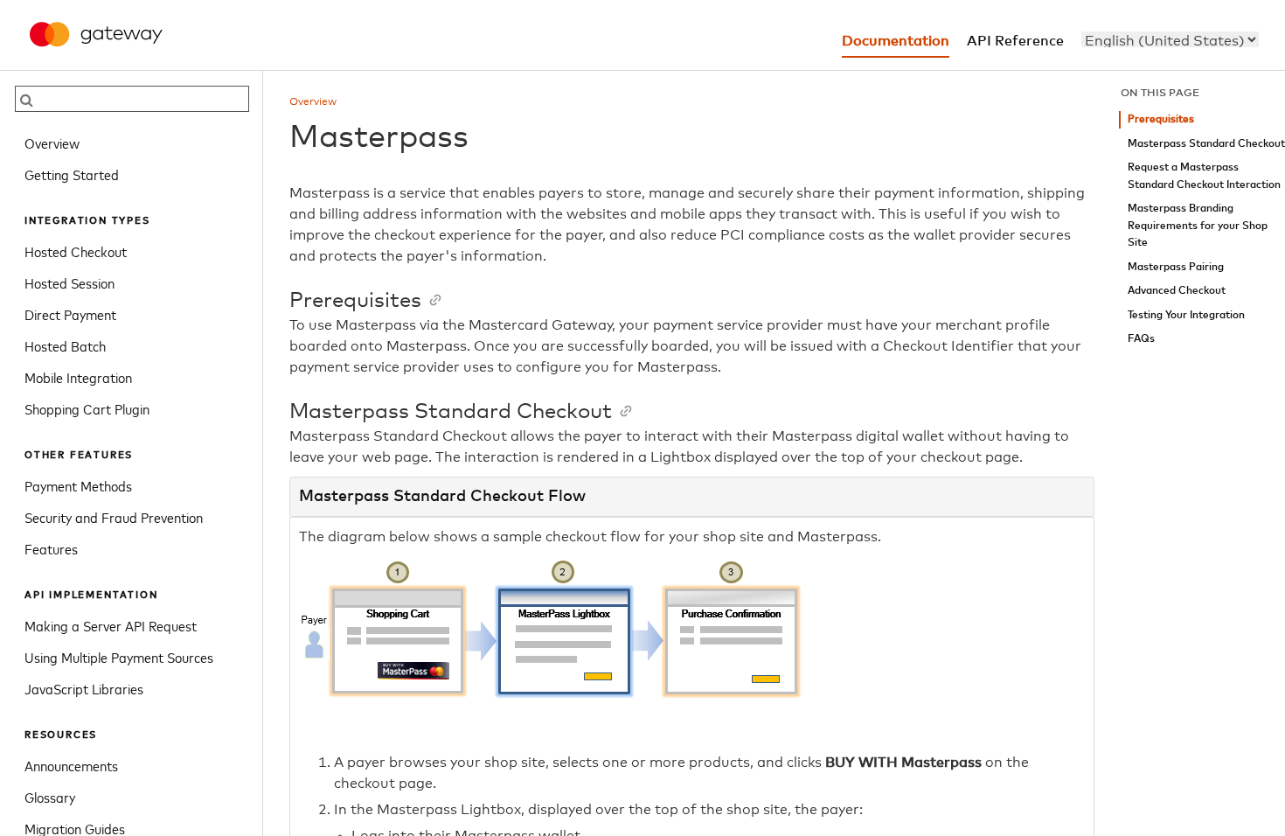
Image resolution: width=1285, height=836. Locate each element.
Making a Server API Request (110, 625)
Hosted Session (69, 282)
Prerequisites (1161, 119)
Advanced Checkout (1177, 290)
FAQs (1141, 339)
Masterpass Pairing (1176, 267)
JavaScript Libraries (83, 688)
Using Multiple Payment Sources (118, 656)
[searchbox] (132, 99)
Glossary (49, 796)
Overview (52, 142)
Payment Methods (78, 485)
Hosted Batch (65, 345)
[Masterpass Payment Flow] (587, 728)
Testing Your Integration (1186, 315)
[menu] (1170, 39)
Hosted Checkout (75, 251)
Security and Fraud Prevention (113, 516)
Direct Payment (70, 314)
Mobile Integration (78, 377)
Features (51, 548)
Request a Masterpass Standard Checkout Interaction (1204, 176)
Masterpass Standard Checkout (1206, 144)
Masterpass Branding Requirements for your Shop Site (1198, 225)
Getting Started (71, 174)
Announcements (71, 765)
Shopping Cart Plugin (86, 408)
